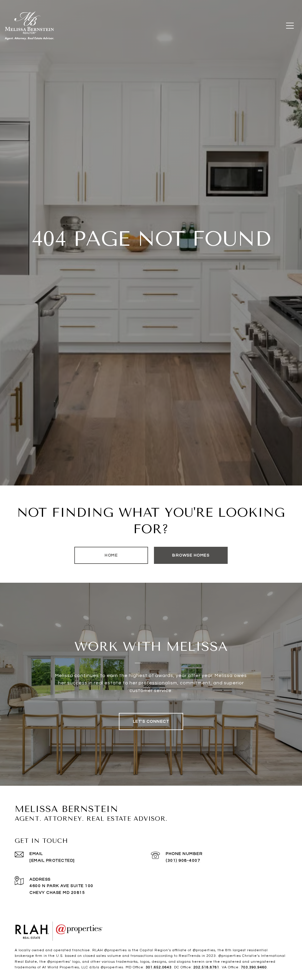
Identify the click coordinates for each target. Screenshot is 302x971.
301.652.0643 (159, 967)
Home (111, 555)
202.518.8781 (206, 967)
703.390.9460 (254, 967)
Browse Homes (190, 555)
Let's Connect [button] (151, 721)
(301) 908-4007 (183, 860)
